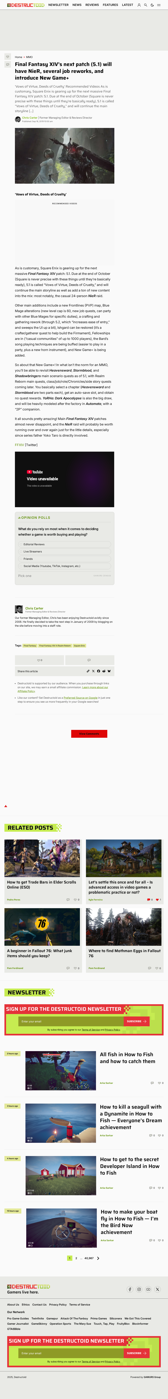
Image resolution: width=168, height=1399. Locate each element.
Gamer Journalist (18, 1323)
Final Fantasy (30, 645)
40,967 (89, 1258)
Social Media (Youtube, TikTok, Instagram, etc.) (52, 566)
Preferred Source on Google (80, 697)
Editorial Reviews (34, 544)
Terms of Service (91, 1029)
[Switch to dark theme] (152, 5)
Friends (28, 558)
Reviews (92, 5)
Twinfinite (38, 1318)
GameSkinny (39, 1323)
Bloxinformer (140, 1323)
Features (110, 5)
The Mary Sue (82, 1323)
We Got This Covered (138, 1318)
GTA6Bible (13, 1329)
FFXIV (19, 445)
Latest (127, 5)
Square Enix (79, 645)
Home (18, 57)
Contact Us (39, 1304)
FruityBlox (123, 1323)
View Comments (89, 734)
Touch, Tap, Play (104, 1323)
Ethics (26, 1304)
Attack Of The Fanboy (74, 1318)
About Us (13, 1304)
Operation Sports (60, 1323)
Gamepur (52, 1318)
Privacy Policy (112, 1029)
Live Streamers (33, 551)
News (77, 5)
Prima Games (99, 1318)
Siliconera (116, 1318)
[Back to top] (5, 806)
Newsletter (58, 5)
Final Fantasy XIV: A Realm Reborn (55, 645)
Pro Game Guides (18, 1318)
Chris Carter (29, 117)
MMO (29, 57)
